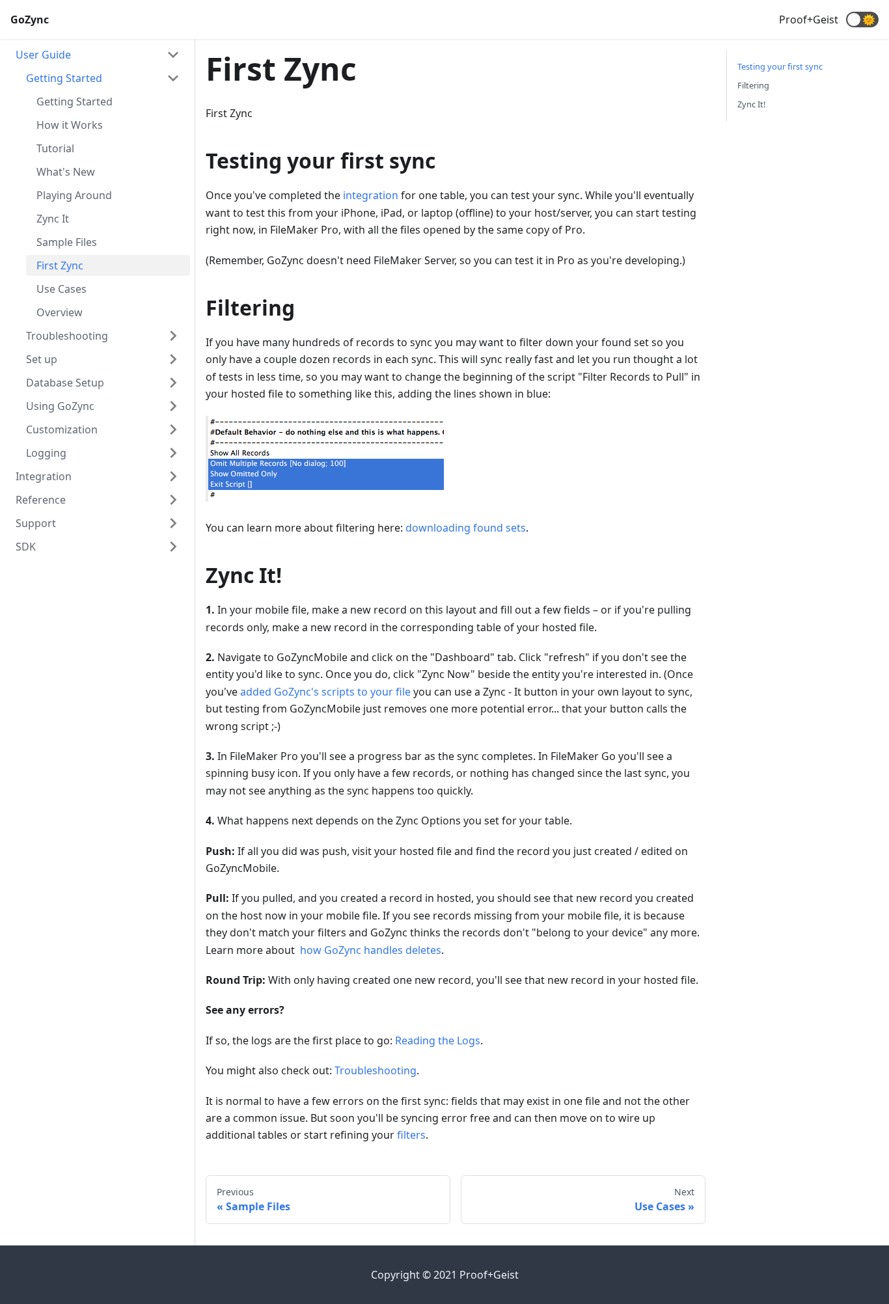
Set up (41, 359)
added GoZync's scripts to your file (325, 692)
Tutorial (55, 148)
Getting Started (64, 78)
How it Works (69, 125)
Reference (41, 500)
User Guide (43, 55)
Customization (62, 429)
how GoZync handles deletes (370, 950)
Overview (59, 312)
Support (36, 523)
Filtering (753, 85)
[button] (862, 19)
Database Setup (65, 382)
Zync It (52, 218)
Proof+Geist (808, 19)
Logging (46, 453)
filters (411, 1135)
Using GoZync (60, 406)
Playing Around (74, 195)
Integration (44, 476)
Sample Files (66, 242)
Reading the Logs (437, 1040)
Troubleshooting (67, 336)
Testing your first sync (780, 66)
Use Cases (61, 289)
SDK (26, 546)
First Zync (59, 265)
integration (370, 195)
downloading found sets (465, 528)
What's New (65, 172)
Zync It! (751, 104)
